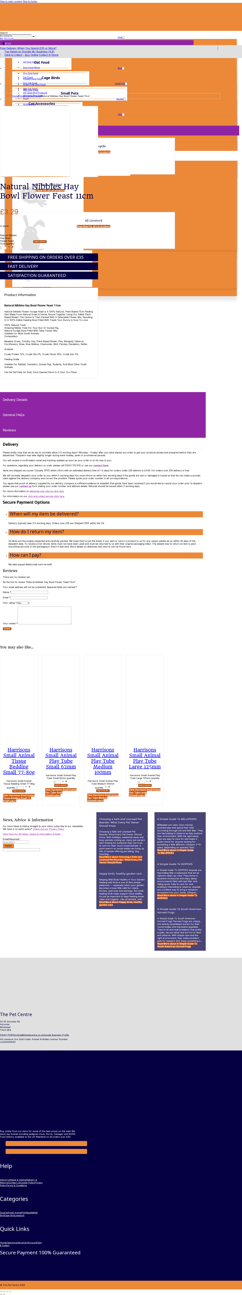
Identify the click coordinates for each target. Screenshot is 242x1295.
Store (20, 1242)
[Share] (7, 1291)
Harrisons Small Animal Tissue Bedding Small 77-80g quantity (18, 784)
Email (6, 597)
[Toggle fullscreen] (4, 1291)
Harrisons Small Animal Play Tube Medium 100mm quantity (103, 784)
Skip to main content (11, 1)
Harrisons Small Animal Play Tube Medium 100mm (102, 761)
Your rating (10, 602)
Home (15, 96)
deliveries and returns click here (47, 491)
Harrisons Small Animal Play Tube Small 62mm (61, 758)
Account (32, 1242)
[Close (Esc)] (10, 1291)
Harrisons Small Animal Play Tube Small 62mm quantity (61, 777)
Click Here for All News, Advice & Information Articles (32, 834)
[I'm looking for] (33, 36)
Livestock (19, 1215)
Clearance (11, 1242)
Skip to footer (30, 1)
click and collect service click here (46, 496)
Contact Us (14, 1182)
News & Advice (18, 1179)
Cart (25, 1242)
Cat (6, 1212)
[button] (105, 514)
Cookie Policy (27, 1182)
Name (7, 592)
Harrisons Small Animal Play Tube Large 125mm (145, 758)
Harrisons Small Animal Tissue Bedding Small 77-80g (19, 761)
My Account (6, 38)
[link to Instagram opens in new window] (8, 1152)
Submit (8, 846)
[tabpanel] (103, 474)
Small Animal (26, 96)
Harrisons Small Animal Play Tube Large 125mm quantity (145, 777)
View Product (19, 798)
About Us (5, 1179)
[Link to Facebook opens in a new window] (8, 1144)
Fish (24, 1212)
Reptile (29, 1212)
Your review (10, 623)
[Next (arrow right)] (4, 1294)
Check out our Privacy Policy (48, 829)
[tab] (103, 399)
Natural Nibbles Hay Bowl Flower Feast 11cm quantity (8, 239)
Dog (2, 1212)
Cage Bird (9, 1215)
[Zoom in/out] (1, 1291)
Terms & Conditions (16, 1185)
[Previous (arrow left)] (1, 1294)
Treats (37, 96)
